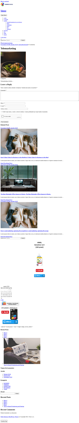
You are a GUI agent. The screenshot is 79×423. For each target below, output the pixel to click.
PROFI (8, 26)
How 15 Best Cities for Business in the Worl (24, 157)
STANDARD (9, 25)
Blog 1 (5, 337)
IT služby (6, 19)
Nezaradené (7, 387)
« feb (2, 300)
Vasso (3, 10)
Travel (5, 389)
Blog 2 (5, 335)
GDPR (5, 33)
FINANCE (6, 384)
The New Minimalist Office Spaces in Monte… (26, 194)
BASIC (8, 23)
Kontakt (6, 30)
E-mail (3, 106)
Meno (2, 103)
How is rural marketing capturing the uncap (24, 231)
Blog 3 (5, 334)
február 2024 (7, 374)
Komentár (3, 90)
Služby (5, 20)
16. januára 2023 (9, 44)
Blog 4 (5, 333)
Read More (6, 163)
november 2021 (8, 377)
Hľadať (3, 391)
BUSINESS (6, 383)
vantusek (23, 44)
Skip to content (5, 1)
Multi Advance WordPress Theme (9, 417)
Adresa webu (4, 109)
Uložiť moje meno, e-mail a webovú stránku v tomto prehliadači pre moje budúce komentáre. (25, 111)
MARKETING (7, 386)
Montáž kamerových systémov (14, 22)
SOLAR (5, 34)
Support (9, 29)
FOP (4, 32)
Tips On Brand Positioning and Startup (14, 365)
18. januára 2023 (9, 164)
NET (8, 27)
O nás (5, 18)
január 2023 (7, 375)
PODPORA (6, 43)
